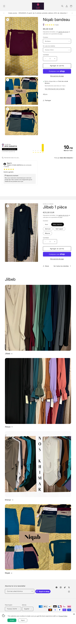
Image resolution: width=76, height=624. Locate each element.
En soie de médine (49, 46)
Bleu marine (57, 224)
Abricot (47, 229)
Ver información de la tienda (55, 89)
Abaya (7, 427)
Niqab (7, 573)
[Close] (74, 614)
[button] (4, 6)
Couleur (45, 37)
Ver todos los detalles (61, 266)
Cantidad (46, 54)
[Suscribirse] (32, 591)
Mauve (47, 233)
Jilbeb (7, 353)
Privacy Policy (63, 616)
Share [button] (47, 266)
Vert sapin (59, 229)
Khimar (8, 500)
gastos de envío (63, 32)
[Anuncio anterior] (4, 13)
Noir (47, 224)
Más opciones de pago (57, 76)
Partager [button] (48, 100)
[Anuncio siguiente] (72, 13)
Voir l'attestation (10, 149)
